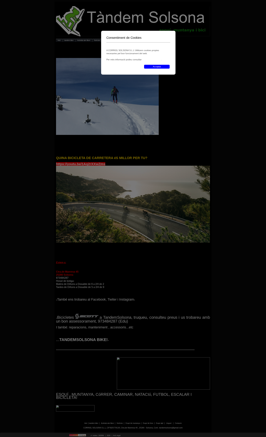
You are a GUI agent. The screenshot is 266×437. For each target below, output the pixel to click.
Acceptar (157, 67)
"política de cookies (151, 59)
